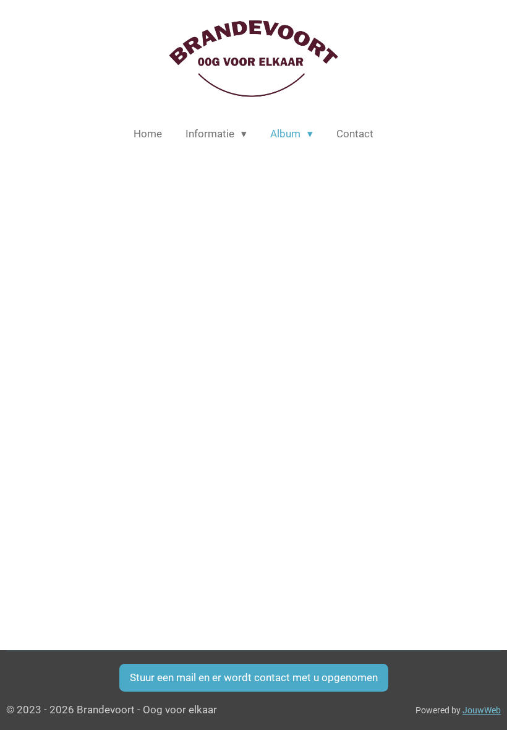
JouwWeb (481, 710)
